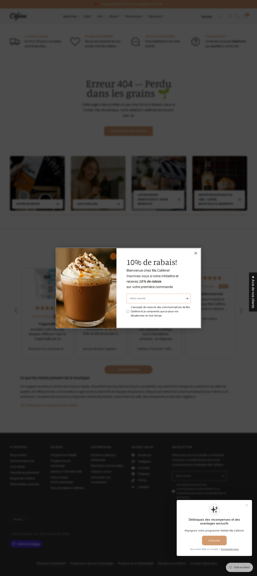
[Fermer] (196, 253)
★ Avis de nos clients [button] (253, 292)
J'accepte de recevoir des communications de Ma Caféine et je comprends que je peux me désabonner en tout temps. (160, 311)
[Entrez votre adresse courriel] (187, 298)
